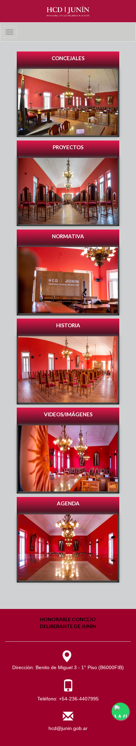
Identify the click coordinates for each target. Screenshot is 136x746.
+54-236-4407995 (79, 698)
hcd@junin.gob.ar (68, 728)
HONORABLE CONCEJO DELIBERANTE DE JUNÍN (68, 622)
